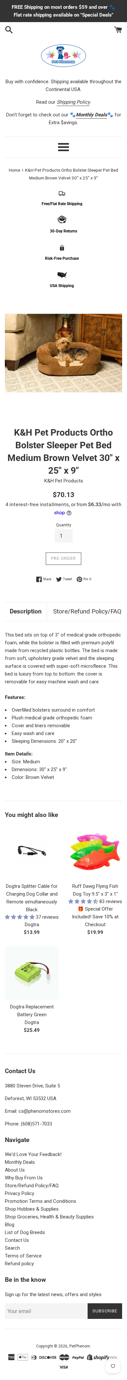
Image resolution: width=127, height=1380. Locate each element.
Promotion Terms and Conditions (40, 1201)
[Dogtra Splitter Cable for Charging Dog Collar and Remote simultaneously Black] (32, 852)
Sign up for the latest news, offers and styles (53, 1294)
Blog (9, 1225)
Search (12, 1248)
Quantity (63, 525)
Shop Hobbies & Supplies (32, 1209)
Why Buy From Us (24, 1178)
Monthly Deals (20, 1162)
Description (26, 611)
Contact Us (17, 1240)
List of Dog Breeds (25, 1232)
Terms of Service (23, 1256)
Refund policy (19, 1264)
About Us (15, 1170)
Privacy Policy (19, 1193)
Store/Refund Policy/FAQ (87, 611)
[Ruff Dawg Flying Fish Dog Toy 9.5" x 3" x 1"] (95, 852)
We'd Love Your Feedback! (33, 1154)
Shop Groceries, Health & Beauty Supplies (49, 1217)
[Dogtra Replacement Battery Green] (32, 973)
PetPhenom (79, 1346)
